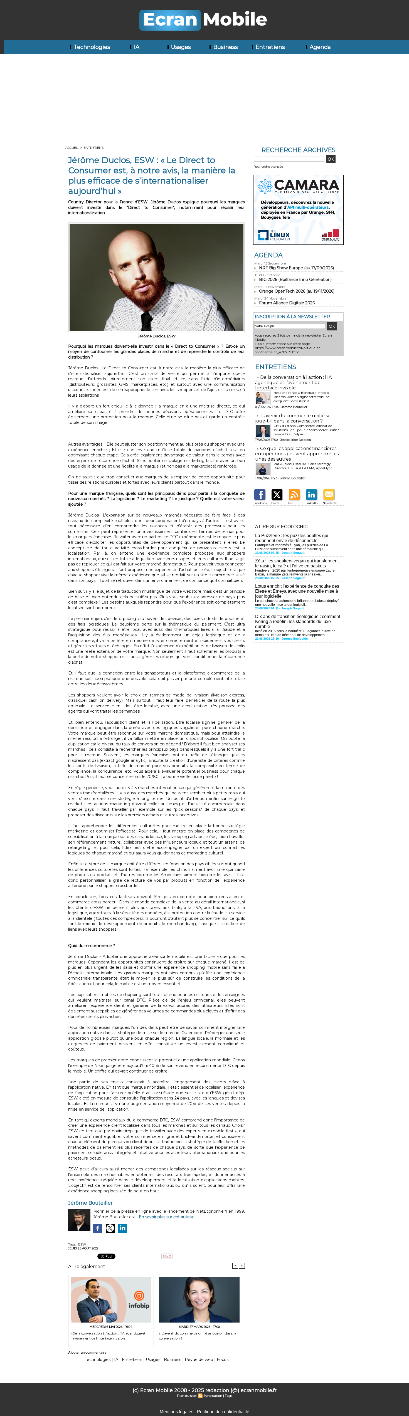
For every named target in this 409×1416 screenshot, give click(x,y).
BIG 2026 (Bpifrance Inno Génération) (295, 279)
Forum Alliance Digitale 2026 (287, 302)
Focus (222, 1359)
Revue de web (199, 1359)
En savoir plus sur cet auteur (166, 1216)
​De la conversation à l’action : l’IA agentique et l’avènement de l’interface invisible (108, 1335)
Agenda (319, 47)
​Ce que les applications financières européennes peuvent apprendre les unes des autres (297, 454)
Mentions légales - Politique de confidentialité (204, 1411)
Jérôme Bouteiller (90, 1203)
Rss (290, 503)
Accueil (71, 148)
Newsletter (330, 503)
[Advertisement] (204, 96)
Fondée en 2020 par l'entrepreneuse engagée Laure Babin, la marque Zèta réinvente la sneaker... (295, 572)
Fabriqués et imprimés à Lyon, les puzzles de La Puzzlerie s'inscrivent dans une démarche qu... (291, 547)
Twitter (276, 503)
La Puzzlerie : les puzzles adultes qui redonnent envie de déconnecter (291, 538)
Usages (180, 47)
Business (225, 47)
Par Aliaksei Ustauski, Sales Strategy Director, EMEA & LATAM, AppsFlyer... (304, 466)
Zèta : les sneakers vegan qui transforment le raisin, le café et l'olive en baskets (297, 563)
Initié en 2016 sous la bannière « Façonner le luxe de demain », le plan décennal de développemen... (295, 633)
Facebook (260, 503)
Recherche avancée (268, 167)
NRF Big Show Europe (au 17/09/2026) (296, 267)
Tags (228, 1395)
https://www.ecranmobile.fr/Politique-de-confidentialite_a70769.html (288, 350)
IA (135, 47)
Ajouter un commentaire (87, 1353)
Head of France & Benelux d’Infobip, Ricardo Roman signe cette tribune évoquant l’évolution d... (302, 397)
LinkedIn (311, 503)
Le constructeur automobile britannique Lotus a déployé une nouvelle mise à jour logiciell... (297, 603)
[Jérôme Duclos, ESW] (156, 224)
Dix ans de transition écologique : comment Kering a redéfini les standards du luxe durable (297, 621)
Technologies (91, 47)
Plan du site (186, 1395)
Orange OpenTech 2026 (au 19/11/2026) (296, 291)
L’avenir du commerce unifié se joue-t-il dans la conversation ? (197, 1335)
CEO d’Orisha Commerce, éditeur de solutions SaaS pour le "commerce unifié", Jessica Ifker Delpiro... (306, 430)
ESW (82, 1244)
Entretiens (269, 47)
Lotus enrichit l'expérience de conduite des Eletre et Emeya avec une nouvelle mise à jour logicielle (297, 591)
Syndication (212, 1395)
